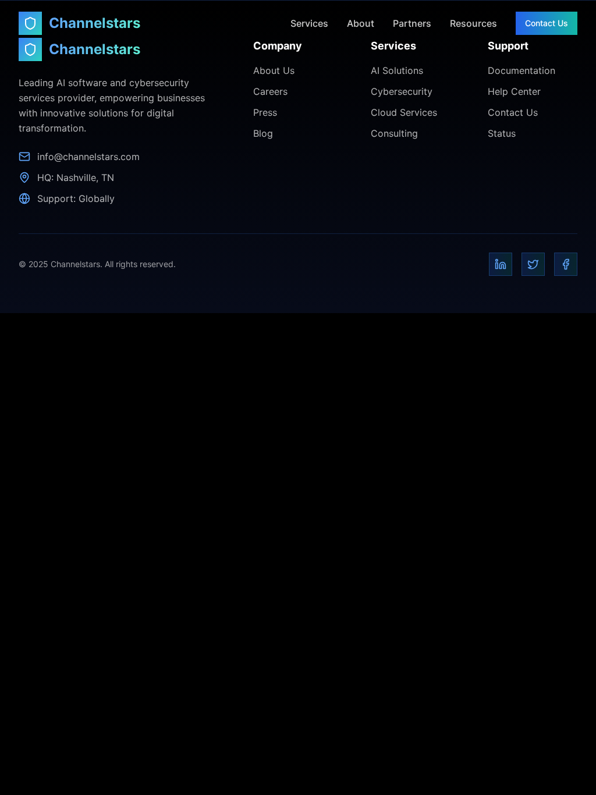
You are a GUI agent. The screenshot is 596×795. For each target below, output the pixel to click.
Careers (270, 91)
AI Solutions (397, 70)
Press (265, 112)
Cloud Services (404, 112)
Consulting (394, 133)
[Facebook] (565, 264)
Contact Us (546, 23)
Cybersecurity (401, 91)
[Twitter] (533, 264)
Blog (263, 133)
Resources (473, 23)
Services (309, 23)
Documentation (521, 70)
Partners (412, 23)
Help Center (514, 91)
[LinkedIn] (500, 264)
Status (502, 133)
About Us (274, 70)
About (360, 23)
